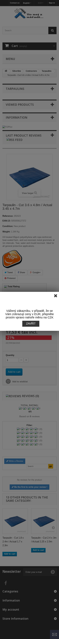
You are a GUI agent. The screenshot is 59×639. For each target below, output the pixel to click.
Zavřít (31, 323)
